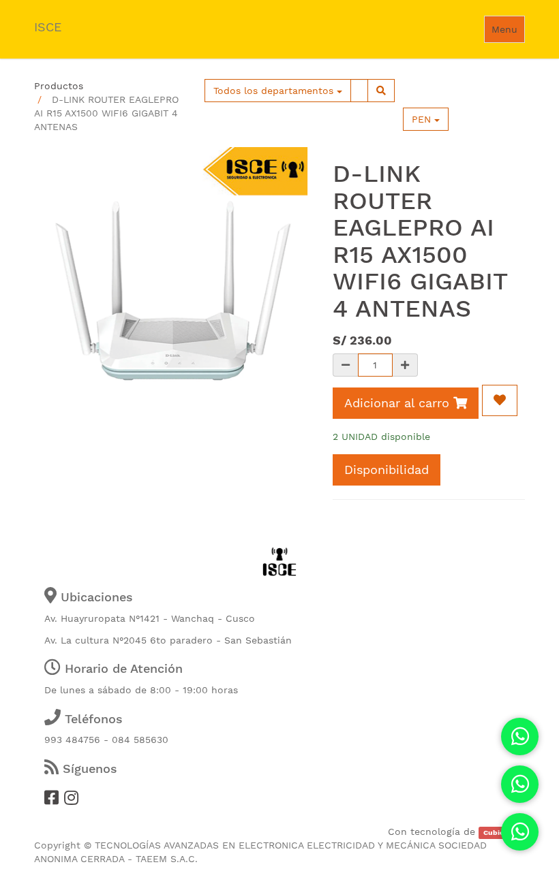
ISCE (47, 27)
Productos (58, 85)
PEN (423, 119)
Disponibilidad (386, 469)
